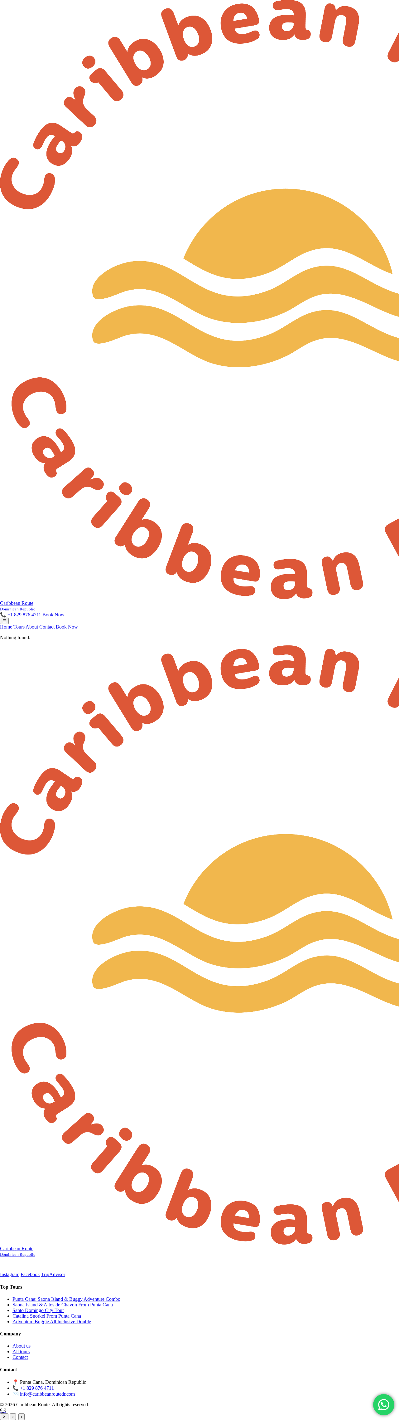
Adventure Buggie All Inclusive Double (51, 1321)
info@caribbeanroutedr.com (47, 1394)
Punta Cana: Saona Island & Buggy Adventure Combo (66, 1299)
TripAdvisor (53, 1274)
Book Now (53, 614)
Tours (19, 626)
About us (21, 1346)
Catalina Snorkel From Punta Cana (46, 1316)
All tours (21, 1351)
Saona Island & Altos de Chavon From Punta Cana (62, 1304)
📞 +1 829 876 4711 (20, 614)
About (32, 626)
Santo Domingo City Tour (38, 1310)
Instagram (9, 1274)
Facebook (30, 1274)
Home (6, 626)
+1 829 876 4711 (37, 1388)
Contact (47, 626)
